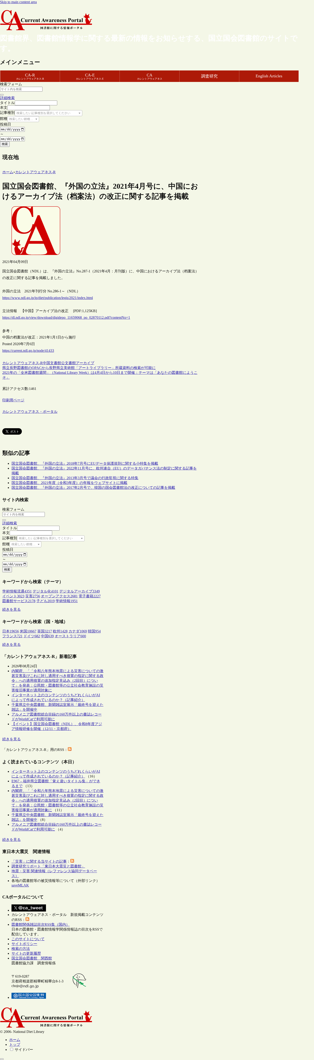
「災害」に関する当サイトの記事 (39, 861)
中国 (46, 363)
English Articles (269, 76)
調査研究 (209, 76)
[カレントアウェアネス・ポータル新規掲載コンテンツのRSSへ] (27, 920)
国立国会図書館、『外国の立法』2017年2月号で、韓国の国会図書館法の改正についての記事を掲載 (93, 487)
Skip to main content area (18, 2)
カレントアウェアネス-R (22, 363)
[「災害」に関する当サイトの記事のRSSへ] (72, 861)
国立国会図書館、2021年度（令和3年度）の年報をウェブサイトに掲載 (69, 483)
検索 (5, 144)
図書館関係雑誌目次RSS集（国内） (40, 924)
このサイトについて (28, 939)
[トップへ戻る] (2, 1059)
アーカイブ (85, 363)
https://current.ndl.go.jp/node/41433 (28, 350)
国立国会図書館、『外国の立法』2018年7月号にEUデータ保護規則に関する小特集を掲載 (84, 463)
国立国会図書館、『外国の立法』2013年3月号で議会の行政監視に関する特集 (74, 478)
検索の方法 (20, 949)
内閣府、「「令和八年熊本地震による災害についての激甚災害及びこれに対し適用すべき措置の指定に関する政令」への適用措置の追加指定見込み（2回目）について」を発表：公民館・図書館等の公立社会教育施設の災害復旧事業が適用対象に (57, 680)
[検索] (2, 94)
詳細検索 (7, 98)
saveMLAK (20, 885)
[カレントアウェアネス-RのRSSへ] (69, 750)
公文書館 (68, 363)
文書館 (55, 363)
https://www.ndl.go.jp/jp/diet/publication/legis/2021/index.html (47, 298)
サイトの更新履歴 (26, 953)
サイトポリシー (24, 944)
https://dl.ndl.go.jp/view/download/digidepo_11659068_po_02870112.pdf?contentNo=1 (66, 317)
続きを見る (11, 609)
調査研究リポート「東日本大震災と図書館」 (48, 866)
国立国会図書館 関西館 (31, 958)
